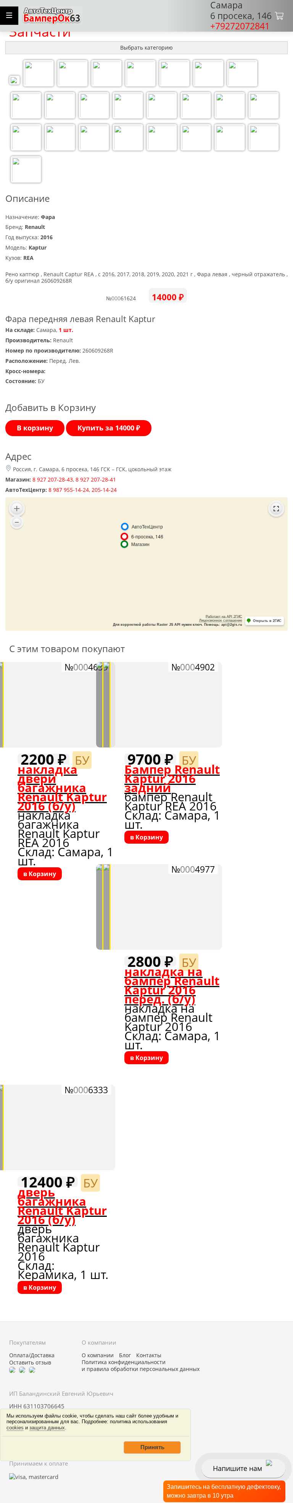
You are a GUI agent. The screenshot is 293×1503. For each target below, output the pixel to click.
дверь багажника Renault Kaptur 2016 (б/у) (62, 1206)
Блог (125, 1355)
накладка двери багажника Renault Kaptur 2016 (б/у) (62, 787)
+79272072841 (240, 26)
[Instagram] (32, 1369)
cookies (15, 1428)
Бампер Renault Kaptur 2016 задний (172, 778)
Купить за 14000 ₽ (108, 427)
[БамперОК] (52, 14)
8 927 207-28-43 (52, 479)
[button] (152, 1447)
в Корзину (39, 874)
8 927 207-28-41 (96, 479)
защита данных (47, 1428)
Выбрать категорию (146, 47)
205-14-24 (104, 489)
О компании (98, 1355)
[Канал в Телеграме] (12, 1369)
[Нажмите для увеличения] (14, 81)
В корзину (35, 427)
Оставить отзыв (30, 1362)
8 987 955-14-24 (68, 489)
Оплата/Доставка (32, 1355)
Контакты (148, 1355)
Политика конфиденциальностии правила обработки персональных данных (141, 1366)
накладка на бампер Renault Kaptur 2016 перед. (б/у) (171, 985)
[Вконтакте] (22, 1369)
